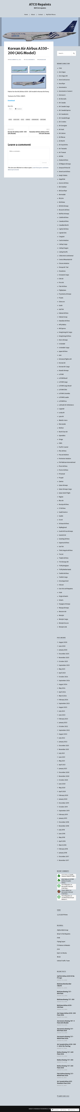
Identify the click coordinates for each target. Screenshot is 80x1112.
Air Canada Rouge (64, 118)
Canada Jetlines (64, 221)
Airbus (28, 119)
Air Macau (62, 137)
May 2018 (62, 837)
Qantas (61, 481)
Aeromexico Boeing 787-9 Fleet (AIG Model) (66, 1022)
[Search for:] (66, 53)
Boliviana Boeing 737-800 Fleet (64, 992)
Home (26, 14)
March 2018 (62, 845)
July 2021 (62, 753)
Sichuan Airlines (64, 523)
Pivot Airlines (63, 466)
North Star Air (63, 432)
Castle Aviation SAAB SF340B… (69, 875)
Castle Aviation (64, 240)
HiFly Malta (62, 324)
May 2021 (62, 761)
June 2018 (62, 833)
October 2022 (63, 726)
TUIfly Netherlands (65, 569)
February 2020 (63, 795)
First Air (61, 282)
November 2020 (64, 776)
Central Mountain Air (65, 259)
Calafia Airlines (63, 217)
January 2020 (63, 799)
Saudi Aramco (63, 512)
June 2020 (62, 784)
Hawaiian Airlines (64, 321)
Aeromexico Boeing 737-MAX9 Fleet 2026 (65, 1037)
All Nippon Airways (65, 164)
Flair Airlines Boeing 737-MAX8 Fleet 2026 (65, 1074)
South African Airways (66, 531)
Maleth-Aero (63, 420)
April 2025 (62, 673)
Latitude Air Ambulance (66, 405)
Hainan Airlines (63, 313)
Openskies (62, 435)
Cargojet (62, 236)
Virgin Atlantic (63, 596)
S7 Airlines (62, 508)
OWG (60, 443)
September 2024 (64, 680)
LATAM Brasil (63, 378)
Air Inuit (61, 129)
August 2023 (63, 707)
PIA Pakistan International (67, 462)
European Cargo (64, 275)
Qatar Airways (63, 485)
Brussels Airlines (64, 210)
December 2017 (64, 856)
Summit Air (62, 535)
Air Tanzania (63, 148)
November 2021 (64, 749)
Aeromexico (63, 87)
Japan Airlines (63, 351)
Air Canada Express (65, 110)
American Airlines (64, 171)
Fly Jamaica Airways (65, 294)
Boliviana (62, 202)
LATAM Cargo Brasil (65, 386)
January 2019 (63, 818)
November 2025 (64, 657)
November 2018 (64, 826)
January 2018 (63, 853)
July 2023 (62, 711)
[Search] (73, 53)
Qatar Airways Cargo (65, 489)
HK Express (62, 328)
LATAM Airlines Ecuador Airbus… (68, 880)
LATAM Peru (63, 401)
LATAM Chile (63, 390)
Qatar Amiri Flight (64, 493)
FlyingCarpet (61, 941)
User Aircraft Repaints (66, 589)
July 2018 (62, 830)
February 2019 (63, 814)
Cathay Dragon (63, 248)
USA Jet (61, 585)
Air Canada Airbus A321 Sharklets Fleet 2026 (64, 1082)
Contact (40, 14)
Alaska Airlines (63, 160)
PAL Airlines (62, 451)
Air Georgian (63, 125)
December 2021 (64, 745)
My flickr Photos (51, 14)
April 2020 (62, 791)
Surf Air (61, 546)
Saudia (61, 516)
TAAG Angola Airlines (66, 550)
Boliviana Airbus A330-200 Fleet (64, 1006)
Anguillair (62, 179)
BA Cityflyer (63, 187)
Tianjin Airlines (63, 558)
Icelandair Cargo (64, 347)
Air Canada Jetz (63, 114)
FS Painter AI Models (63, 945)
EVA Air (61, 279)
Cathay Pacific (63, 252)
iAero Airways (63, 340)
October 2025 (63, 661)
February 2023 (63, 719)
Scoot (61, 520)
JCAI (58, 949)
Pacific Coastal (63, 447)
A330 (10, 119)
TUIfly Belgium (64, 566)
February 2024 (63, 700)
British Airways (63, 206)
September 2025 (64, 665)
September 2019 (64, 811)
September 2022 (64, 730)
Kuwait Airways (64, 370)
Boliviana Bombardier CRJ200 (64, 985)
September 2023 (64, 703)
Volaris (61, 600)
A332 (22, 119)
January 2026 (63, 650)
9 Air (60, 68)
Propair (61, 478)
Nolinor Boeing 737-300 (65, 1060)
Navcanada (62, 424)
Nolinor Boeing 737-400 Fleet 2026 (65, 1053)
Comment (44, 162)
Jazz (60, 355)
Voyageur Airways (64, 604)
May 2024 (62, 688)
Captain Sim (62, 233)
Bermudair (62, 194)
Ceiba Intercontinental (66, 256)
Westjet (61, 615)
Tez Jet (61, 554)
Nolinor (61, 428)
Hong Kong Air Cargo (65, 332)
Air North (62, 141)
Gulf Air (61, 309)
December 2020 (64, 772)
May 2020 (62, 788)
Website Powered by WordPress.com (40, 1108)
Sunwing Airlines (64, 539)
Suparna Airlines (64, 543)
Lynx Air (61, 416)
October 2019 (63, 807)
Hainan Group (63, 317)
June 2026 (62, 646)
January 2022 (63, 742)
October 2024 (63, 677)
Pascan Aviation (64, 455)
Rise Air (61, 500)
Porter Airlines (63, 470)
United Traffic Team (63, 961)
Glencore (62, 302)
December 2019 (64, 803)
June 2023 (62, 715)
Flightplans (62, 290)
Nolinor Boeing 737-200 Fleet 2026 (65, 1067)
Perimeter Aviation (65, 458)
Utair (60, 592)
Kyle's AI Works (62, 953)
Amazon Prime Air (64, 168)
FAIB (58, 938)
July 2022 (62, 738)
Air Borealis (62, 99)
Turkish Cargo (63, 577)
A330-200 (16, 119)
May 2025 (62, 669)
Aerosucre (62, 95)
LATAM (61, 374)
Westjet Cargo (63, 619)
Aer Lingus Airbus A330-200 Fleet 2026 (66, 1014)
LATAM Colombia (64, 393)
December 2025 (64, 654)
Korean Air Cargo (64, 367)
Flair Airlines (63, 286)
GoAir (61, 305)
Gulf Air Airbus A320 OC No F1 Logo (65, 977)
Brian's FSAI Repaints (63, 934)
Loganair (61, 409)
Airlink (61, 156)
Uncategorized (63, 581)
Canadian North (64, 225)
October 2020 (63, 780)
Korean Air (42, 59)
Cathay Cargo (63, 244)
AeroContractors (64, 80)
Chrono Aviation (64, 263)
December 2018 (64, 822)
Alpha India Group (62, 930)
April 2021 (62, 765)
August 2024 (63, 684)
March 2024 (63, 696)
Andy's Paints (63, 175)
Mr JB (58, 957)
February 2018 (63, 849)
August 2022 (63, 734)
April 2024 (62, 692)
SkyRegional (63, 527)
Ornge (61, 439)
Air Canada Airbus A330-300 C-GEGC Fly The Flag (66, 1045)
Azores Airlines (64, 183)
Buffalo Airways (64, 214)
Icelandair (62, 344)
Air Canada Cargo (64, 106)
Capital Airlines (64, 229)
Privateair (62, 474)
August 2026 (63, 642)
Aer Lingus (62, 72)
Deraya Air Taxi (63, 267)
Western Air (62, 611)
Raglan (61, 497)
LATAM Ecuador (64, 397)
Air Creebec (62, 122)
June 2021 (62, 757)
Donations (62, 271)
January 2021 (63, 768)
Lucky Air (62, 412)
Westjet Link (63, 627)
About (33, 14)
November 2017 (64, 860)
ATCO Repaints (40, 4)
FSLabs (61, 298)
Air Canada (62, 103)
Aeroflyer (62, 83)
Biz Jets (61, 198)
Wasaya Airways (64, 608)
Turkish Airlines (64, 573)
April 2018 (62, 841)
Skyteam (43, 119)
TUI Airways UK (64, 562)
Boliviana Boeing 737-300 (65, 999)
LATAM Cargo (63, 382)
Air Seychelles (63, 145)
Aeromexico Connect (65, 91)
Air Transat (62, 152)
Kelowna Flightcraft (65, 359)
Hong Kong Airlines (65, 336)
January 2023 (63, 722)
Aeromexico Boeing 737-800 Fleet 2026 (65, 1030)
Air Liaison (62, 133)
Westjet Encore (64, 623)
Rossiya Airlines (64, 504)
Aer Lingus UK (63, 76)
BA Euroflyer (63, 191)
